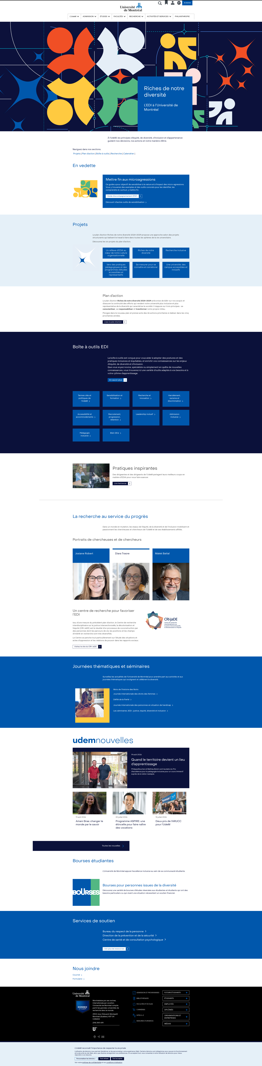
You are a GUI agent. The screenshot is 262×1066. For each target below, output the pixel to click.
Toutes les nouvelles (111, 846)
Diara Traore (122, 553)
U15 (95, 1029)
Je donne (187, 3)
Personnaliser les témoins (86, 1059)
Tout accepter (117, 1059)
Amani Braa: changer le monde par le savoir (89, 823)
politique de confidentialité (91, 1063)
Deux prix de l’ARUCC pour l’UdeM (168, 823)
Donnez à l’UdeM (83, 1006)
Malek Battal (162, 553)
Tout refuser (104, 1059)
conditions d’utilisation (114, 1063)
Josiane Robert (84, 553)
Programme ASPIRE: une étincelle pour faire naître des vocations (131, 824)
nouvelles (103, 740)
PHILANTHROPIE (182, 16)
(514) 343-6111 (98, 1023)
